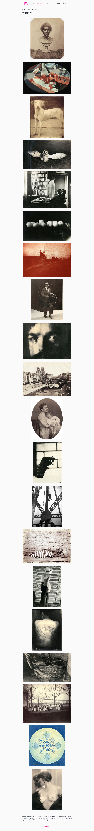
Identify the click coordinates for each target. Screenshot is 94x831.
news (58, 3)
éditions (53, 3)
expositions (40, 3)
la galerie (32, 3)
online (46, 3)
